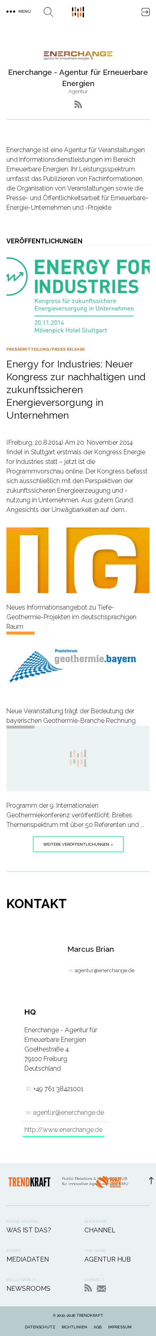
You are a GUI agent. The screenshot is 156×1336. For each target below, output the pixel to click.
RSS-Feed (88, 1288)
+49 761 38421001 (58, 1089)
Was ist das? (28, 1230)
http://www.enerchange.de (63, 1129)
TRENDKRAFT (89, 1315)
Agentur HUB (107, 1259)
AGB (98, 1327)
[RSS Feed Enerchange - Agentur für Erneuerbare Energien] (78, 104)
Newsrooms (28, 1288)
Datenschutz (40, 1327)
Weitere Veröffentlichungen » (78, 844)
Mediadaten (27, 1259)
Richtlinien (74, 1327)
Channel (100, 1230)
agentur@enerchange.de (104, 970)
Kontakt (101, 1288)
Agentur (78, 91)
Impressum (120, 1327)
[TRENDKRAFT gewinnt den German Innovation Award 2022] (108, 1184)
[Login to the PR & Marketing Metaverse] (146, 12)
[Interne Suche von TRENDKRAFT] (48, 12)
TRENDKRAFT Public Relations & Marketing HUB (78, 12)
